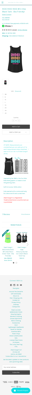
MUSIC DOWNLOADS (16, 336)
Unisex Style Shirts (16, 318)
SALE (16, 325)
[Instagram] (14, 285)
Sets (16, 338)
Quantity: (16, 117)
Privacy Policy (16, 302)
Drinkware (16, 342)
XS (5, 94)
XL (5, 105)
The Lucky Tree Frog (16, 344)
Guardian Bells (16, 331)
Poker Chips (16, 333)
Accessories (16, 323)
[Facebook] (11, 285)
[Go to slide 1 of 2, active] (13, 262)
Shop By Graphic (16, 314)
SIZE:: (16, 91)
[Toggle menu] (2, 2)
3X (5, 110)
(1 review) (14, 30)
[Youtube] (21, 285)
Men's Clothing (16, 321)
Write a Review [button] (22, 30)
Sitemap (16, 304)
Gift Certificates (16, 294)
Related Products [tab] (16, 225)
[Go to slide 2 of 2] (16, 262)
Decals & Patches (16, 329)
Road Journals (16, 310)
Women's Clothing (16, 316)
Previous (2, 244)
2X (5, 108)
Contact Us (16, 300)
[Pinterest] (18, 285)
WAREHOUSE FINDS (16, 312)
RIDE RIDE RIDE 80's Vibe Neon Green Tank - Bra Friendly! (8, 253)
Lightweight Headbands (16, 327)
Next (27, 244)
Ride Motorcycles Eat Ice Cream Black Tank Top (22, 253)
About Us (16, 296)
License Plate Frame (16, 340)
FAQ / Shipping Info (16, 298)
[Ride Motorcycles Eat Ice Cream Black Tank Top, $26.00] (21, 237)
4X (5, 113)
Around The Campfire (16, 291)
